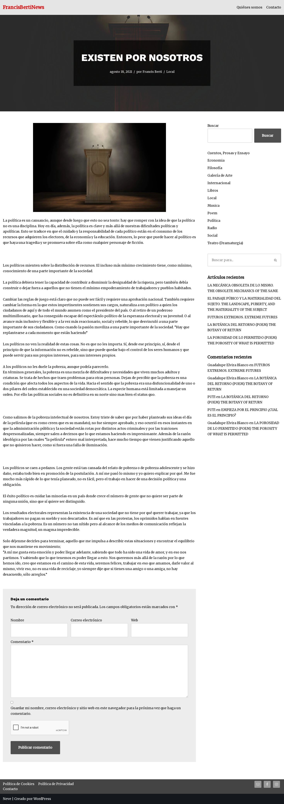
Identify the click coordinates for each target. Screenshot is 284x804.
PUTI (211, 397)
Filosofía (214, 168)
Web (134, 620)
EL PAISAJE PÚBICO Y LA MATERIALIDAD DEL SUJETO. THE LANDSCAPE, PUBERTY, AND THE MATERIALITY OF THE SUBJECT (244, 304)
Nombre (17, 620)
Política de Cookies (18, 784)
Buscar (213, 126)
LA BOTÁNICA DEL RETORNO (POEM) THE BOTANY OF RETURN (242, 383)
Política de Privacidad (56, 784)
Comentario (22, 642)
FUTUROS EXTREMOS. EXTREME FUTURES (242, 317)
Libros (212, 190)
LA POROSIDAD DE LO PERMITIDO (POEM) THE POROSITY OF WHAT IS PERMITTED (243, 428)
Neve (7, 799)
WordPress (42, 799)
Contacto (273, 7)
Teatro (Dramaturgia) (225, 243)
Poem (212, 213)
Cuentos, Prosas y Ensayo (228, 153)
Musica (213, 205)
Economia (215, 160)
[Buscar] (275, 260)
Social (212, 235)
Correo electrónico (86, 620)
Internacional (218, 183)
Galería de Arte (219, 175)
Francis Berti (152, 72)
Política (213, 221)
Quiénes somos (249, 7)
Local (170, 72)
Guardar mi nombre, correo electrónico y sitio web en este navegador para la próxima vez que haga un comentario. (96, 711)
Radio (212, 228)
